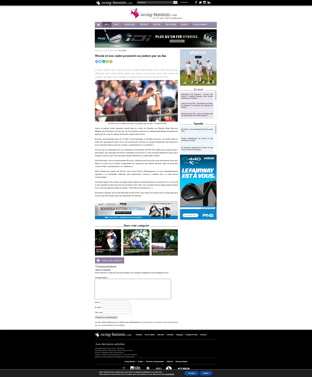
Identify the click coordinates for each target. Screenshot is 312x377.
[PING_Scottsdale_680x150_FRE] (136, 210)
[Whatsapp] (107, 61)
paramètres (170, 374)
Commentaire (101, 277)
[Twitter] (100, 61)
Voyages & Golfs (191, 335)
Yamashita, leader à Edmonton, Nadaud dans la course (114, 350)
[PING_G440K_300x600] (198, 187)
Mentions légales (181, 361)
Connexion (184, 2)
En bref (198, 89)
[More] (110, 61)
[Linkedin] (103, 61)
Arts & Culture (150, 335)
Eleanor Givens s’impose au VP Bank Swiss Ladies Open (114, 357)
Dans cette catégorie (136, 225)
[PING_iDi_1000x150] (155, 46)
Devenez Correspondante (155, 361)
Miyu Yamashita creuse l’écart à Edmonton (109, 348)
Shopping (179, 335)
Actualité (122, 50)
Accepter (191, 373)
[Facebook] (96, 61)
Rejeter (206, 373)
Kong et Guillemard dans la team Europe (109, 352)
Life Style (170, 335)
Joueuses (203, 335)
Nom (97, 302)
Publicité (170, 361)
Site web (98, 312)
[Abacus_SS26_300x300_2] (198, 67)
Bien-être (160, 335)
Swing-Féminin (130, 361)
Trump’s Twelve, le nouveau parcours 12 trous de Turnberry (116, 355)
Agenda (198, 123)
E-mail (98, 307)
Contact (140, 361)
